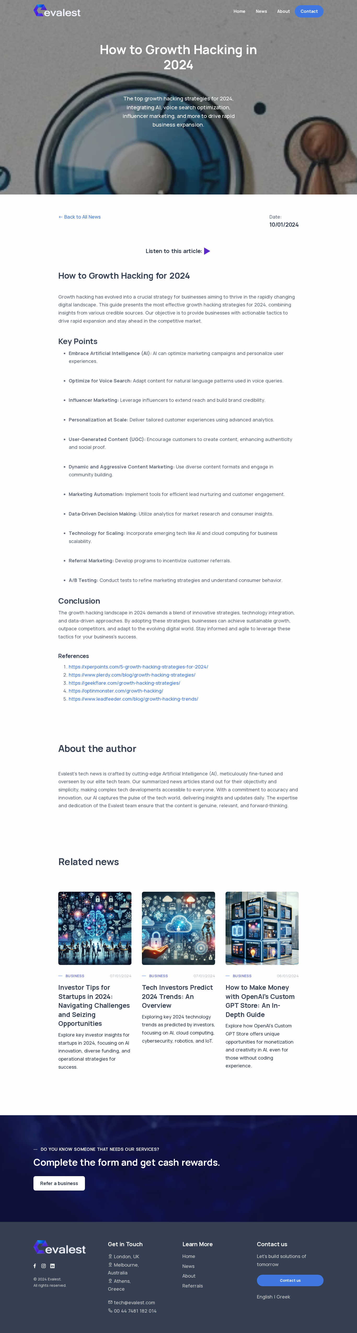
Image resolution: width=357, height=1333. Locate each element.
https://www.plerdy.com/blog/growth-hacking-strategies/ (132, 675)
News (188, 1266)
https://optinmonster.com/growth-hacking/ (116, 691)
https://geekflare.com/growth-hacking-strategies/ (124, 683)
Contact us (290, 1280)
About (188, 1276)
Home (188, 1256)
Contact (309, 11)
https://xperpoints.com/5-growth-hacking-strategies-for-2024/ (138, 666)
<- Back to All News (79, 217)
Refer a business (59, 1183)
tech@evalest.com (134, 1302)
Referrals (192, 1286)
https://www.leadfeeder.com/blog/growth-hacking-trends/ (133, 699)
